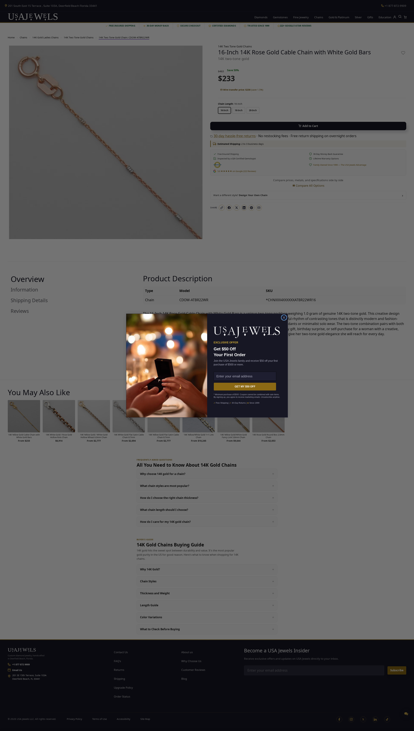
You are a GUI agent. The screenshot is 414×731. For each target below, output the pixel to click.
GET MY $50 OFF (245, 386)
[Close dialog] (284, 317)
